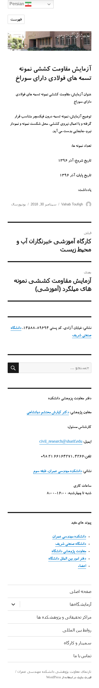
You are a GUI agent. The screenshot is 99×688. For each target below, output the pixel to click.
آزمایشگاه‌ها (80, 604)
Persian (17, 4)
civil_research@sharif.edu (60, 442)
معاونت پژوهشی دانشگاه (68, 552)
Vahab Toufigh (72, 204)
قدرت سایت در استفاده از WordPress (68, 678)
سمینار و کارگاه (77, 643)
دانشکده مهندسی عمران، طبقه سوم (57, 471)
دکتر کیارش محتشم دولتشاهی (48, 413)
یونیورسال (18, 204)
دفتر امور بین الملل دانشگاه (67, 559)
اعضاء (82, 566)
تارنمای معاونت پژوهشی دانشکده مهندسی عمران (54, 672)
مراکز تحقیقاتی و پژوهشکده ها (64, 617)
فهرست (16, 19)
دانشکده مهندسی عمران (69, 537)
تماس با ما (82, 656)
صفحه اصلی (80, 591)
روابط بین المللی (77, 630)
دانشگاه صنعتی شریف (70, 544)
